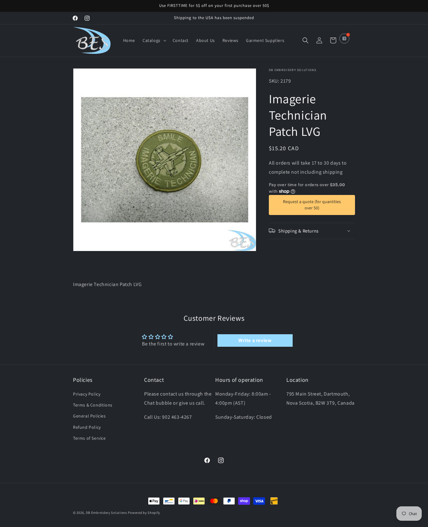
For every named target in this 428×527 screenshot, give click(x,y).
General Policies (89, 416)
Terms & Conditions (92, 405)
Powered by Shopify (144, 512)
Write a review (254, 340)
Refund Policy (87, 427)
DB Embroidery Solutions (106, 512)
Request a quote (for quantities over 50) (312, 205)
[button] (154, 40)
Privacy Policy (86, 394)
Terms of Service (89, 438)
